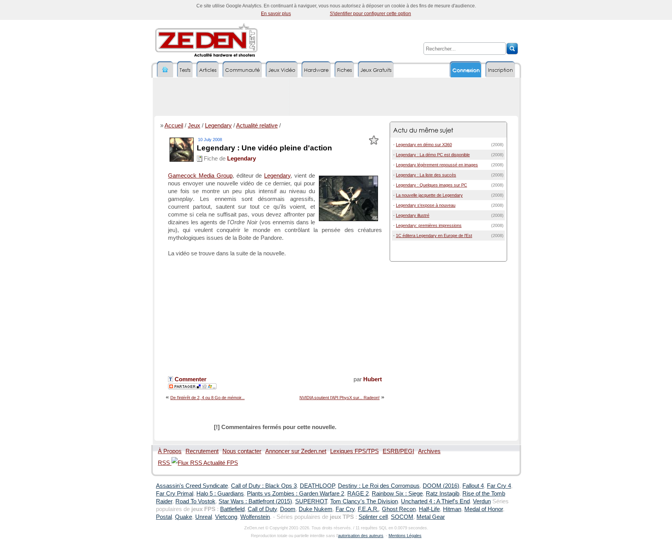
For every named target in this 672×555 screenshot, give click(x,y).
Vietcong (226, 517)
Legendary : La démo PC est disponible (433, 154)
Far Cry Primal (174, 493)
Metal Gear (430, 517)
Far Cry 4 (499, 486)
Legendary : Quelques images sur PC (431, 185)
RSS (165, 463)
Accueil (173, 125)
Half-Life (429, 509)
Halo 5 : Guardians (220, 493)
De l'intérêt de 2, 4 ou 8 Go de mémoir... (207, 397)
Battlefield (232, 509)
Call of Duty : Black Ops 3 (264, 486)
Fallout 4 (473, 486)
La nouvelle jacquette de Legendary (429, 195)
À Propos (170, 451)
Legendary (218, 125)
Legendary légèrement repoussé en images (437, 164)
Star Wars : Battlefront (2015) (255, 501)
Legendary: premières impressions (429, 225)
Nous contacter (241, 451)
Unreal (203, 517)
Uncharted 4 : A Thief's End (435, 501)
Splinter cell (373, 517)
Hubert (372, 379)
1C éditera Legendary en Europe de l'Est (434, 235)
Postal (164, 517)
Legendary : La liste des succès (426, 175)
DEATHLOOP (317, 486)
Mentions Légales (405, 535)
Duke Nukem (315, 509)
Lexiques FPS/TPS (354, 451)
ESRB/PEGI (398, 451)
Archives (429, 451)
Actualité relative (257, 125)
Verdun (482, 501)
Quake (183, 517)
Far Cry (345, 509)
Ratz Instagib (442, 493)
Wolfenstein (255, 517)
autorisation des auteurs (360, 535)
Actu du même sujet (423, 130)
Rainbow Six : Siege (397, 493)
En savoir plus (276, 13)
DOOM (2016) (441, 486)
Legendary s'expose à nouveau (425, 205)
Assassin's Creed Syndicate (192, 486)
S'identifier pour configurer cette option (370, 13)
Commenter (189, 379)
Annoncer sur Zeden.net (295, 451)
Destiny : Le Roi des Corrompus (379, 486)
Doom (288, 509)
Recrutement (202, 451)
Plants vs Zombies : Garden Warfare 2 (295, 493)
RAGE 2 (358, 493)
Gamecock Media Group (200, 176)
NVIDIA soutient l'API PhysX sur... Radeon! (339, 397)
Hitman (452, 509)
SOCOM (402, 517)
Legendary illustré (412, 215)
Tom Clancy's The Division (364, 501)
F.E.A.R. (368, 509)
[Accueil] (165, 69)
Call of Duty (262, 509)
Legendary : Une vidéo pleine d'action (264, 148)
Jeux (194, 125)
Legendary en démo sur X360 (424, 144)
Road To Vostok (195, 501)
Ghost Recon (399, 509)
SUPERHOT (311, 501)
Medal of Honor (483, 509)
